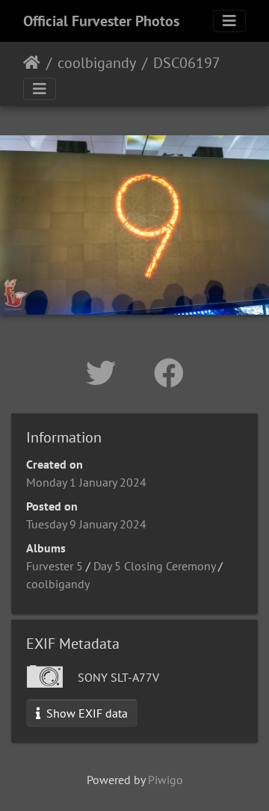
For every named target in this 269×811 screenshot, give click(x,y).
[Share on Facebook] (169, 373)
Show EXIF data (85, 713)
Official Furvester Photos (101, 21)
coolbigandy (97, 63)
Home (31, 63)
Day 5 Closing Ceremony (154, 565)
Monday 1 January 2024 (86, 482)
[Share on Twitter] (105, 373)
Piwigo (165, 779)
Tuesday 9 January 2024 (86, 523)
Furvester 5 (54, 565)
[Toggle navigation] (229, 21)
